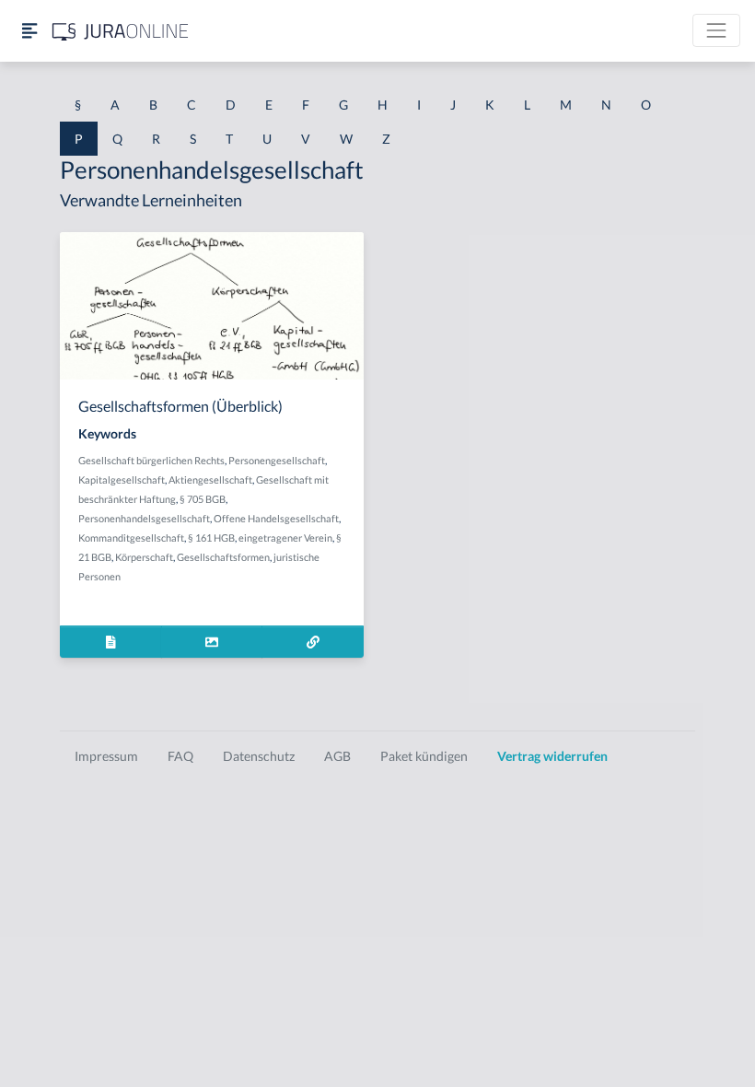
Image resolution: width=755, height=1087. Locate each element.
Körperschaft (144, 557)
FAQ (180, 756)
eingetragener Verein (285, 538)
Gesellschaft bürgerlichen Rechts (151, 460)
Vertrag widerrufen (552, 756)
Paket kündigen (424, 756)
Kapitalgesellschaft (121, 479)
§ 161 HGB (211, 538)
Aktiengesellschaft (210, 479)
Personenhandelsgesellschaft (144, 518)
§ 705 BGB (203, 499)
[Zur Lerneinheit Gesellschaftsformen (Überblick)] (312, 641)
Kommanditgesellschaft (131, 538)
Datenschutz (259, 756)
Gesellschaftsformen (223, 557)
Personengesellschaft (276, 460)
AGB (337, 756)
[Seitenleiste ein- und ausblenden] (29, 30)
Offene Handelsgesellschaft (276, 518)
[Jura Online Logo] (121, 30)
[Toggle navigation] (716, 30)
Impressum (106, 756)
